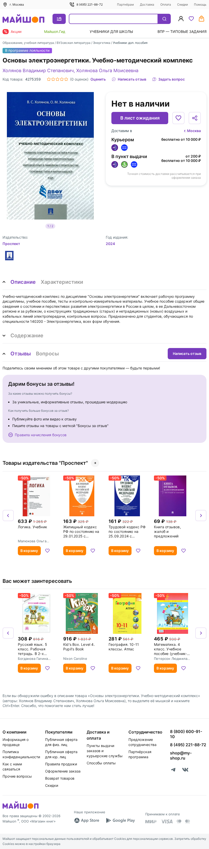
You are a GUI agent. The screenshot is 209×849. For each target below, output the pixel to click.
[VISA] (167, 821)
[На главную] (23, 19)
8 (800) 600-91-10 (186, 734)
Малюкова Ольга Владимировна (32, 541)
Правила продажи (61, 764)
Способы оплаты (101, 763)
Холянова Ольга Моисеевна (107, 70)
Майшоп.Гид (54, 31)
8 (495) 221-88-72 (89, 4)
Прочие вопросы (17, 776)
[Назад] (8, 515)
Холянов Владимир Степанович (38, 70)
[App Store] (86, 820)
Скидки (182, 4)
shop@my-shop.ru (181, 755)
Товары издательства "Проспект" (45, 463)
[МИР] (151, 821)
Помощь (200, 4)
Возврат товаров (59, 778)
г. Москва (192, 130)
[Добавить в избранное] (178, 118)
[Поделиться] (195, 118)
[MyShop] (20, 808)
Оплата (165, 4)
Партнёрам (125, 4)
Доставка (147, 4)
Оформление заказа (63, 771)
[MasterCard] (178, 821)
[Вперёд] (200, 515)
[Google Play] (120, 820)
